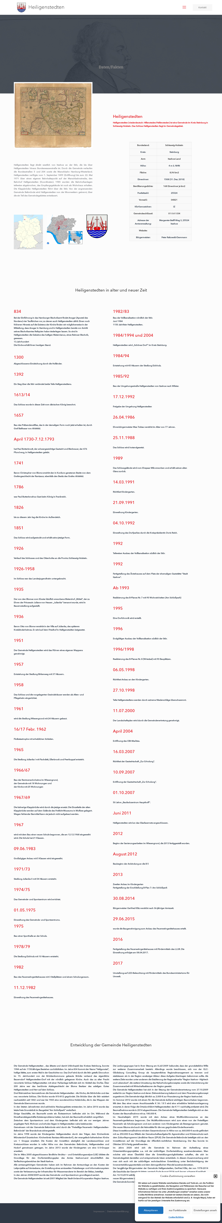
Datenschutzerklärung (118, 1211)
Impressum (98, 1211)
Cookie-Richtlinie (176, 1217)
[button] (215, 1176)
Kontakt (202, 7)
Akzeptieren (151, 1210)
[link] (53, 115)
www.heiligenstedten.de (174, 230)
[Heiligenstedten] (40, 7)
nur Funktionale (178, 1210)
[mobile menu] (184, 7)
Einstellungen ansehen (205, 1210)
